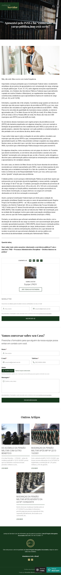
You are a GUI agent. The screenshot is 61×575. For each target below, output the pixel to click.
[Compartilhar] (41, 261)
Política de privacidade (30, 569)
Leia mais (5, 468)
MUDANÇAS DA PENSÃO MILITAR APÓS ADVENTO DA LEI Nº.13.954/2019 (29, 499)
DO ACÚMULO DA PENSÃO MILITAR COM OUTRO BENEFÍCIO (14, 450)
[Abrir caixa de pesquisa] (53, 6)
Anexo (4, 367)
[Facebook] (30, 261)
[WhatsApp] (37, 261)
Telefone (35, 358)
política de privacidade (45, 313)
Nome (4, 349)
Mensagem (5, 377)
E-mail (4, 358)
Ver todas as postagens (30, 289)
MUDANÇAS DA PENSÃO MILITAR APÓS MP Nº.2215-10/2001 (43, 450)
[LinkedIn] (34, 261)
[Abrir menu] (58, 6)
